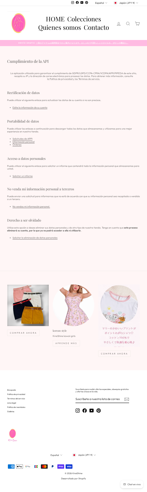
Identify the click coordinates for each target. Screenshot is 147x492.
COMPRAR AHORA (23, 332)
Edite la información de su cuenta (30, 107)
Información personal (24, 141)
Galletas (10, 411)
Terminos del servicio (16, 398)
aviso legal (11, 403)
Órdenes (17, 144)
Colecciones (84, 19)
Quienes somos (59, 27)
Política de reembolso (16, 407)
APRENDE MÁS (66, 343)
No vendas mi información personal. (31, 206)
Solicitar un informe (23, 176)
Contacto (96, 27)
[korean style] (73, 305)
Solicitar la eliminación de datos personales (35, 237)
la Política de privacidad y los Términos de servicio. (73, 79)
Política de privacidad (16, 394)
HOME (55, 19)
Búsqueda (11, 390)
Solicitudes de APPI (22, 138)
